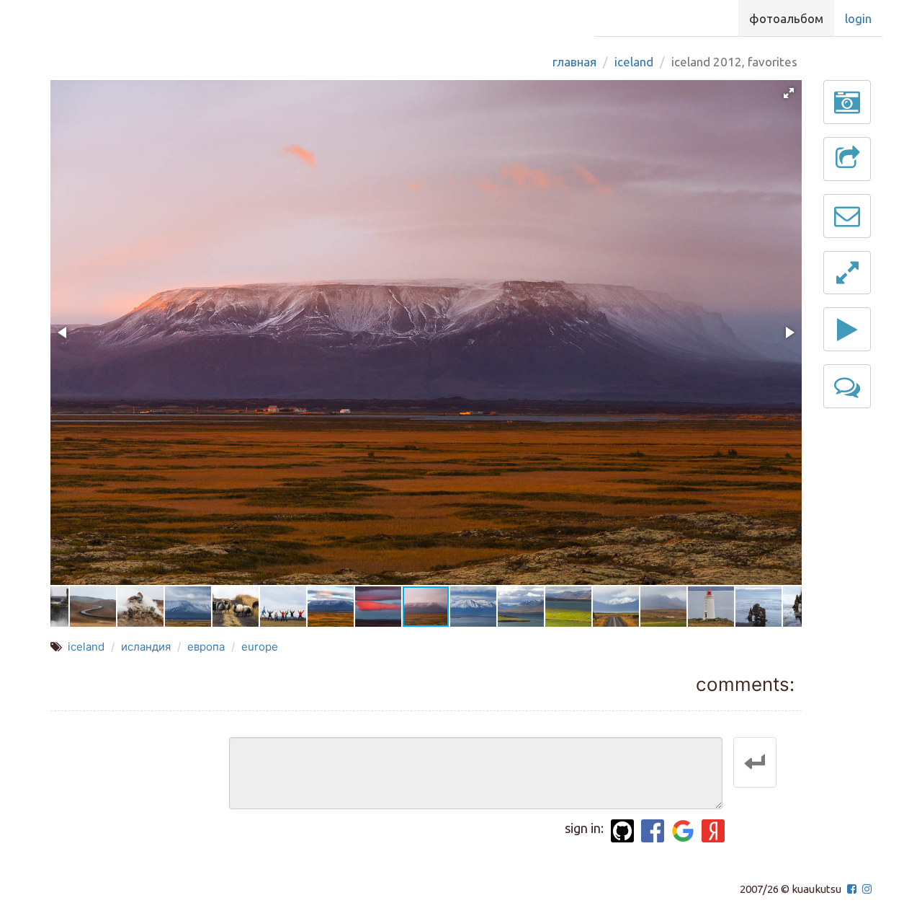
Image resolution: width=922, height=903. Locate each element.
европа (206, 646)
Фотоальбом (786, 18)
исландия (146, 646)
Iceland (633, 62)
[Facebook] (652, 830)
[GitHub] (622, 830)
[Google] (682, 830)
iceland (86, 646)
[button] (788, 93)
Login (858, 18)
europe (259, 646)
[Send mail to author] (847, 216)
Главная (574, 62)
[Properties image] (847, 102)
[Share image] (847, 159)
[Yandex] (713, 830)
